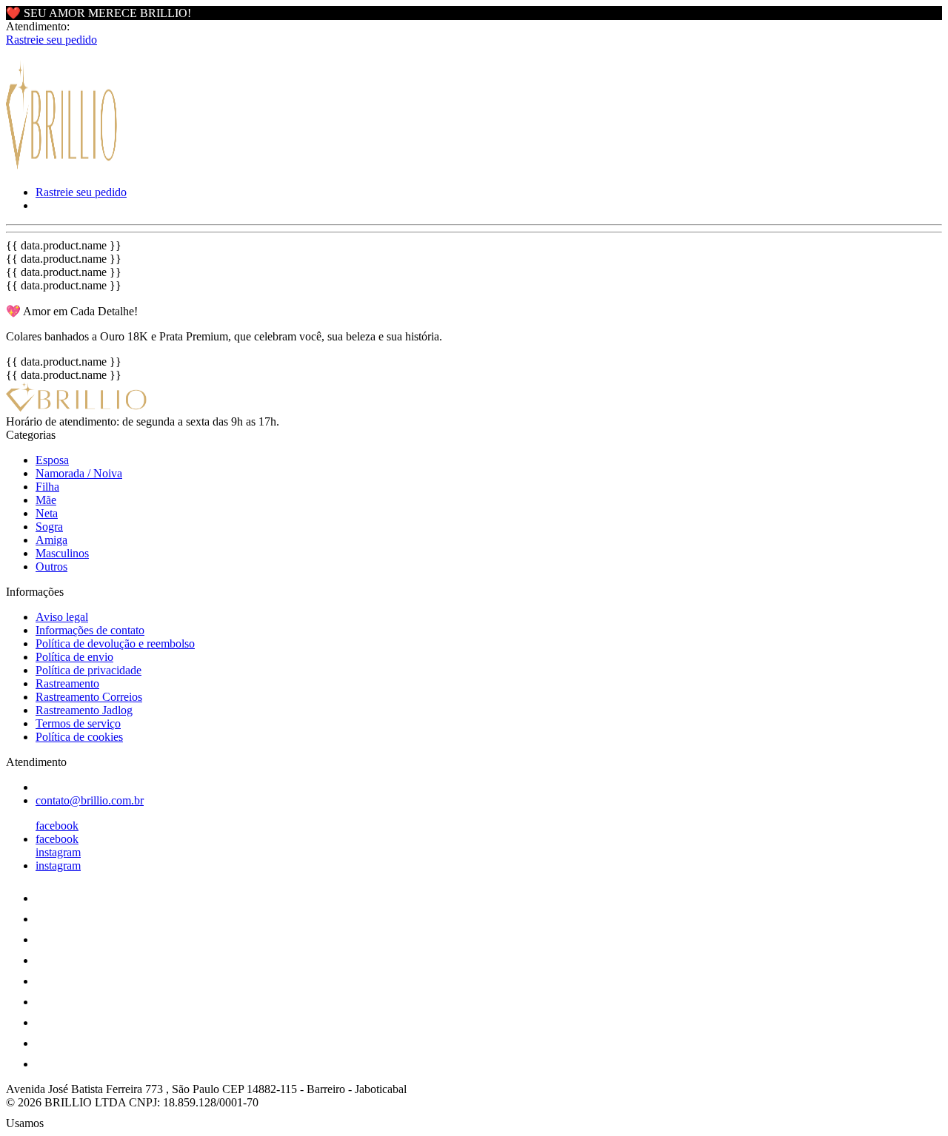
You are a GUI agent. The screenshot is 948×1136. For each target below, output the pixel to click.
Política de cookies (79, 736)
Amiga (51, 540)
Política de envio (74, 657)
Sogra (49, 526)
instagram (58, 852)
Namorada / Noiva (79, 473)
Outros (51, 566)
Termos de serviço (78, 723)
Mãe (46, 500)
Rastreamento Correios (89, 696)
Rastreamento (67, 683)
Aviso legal (62, 617)
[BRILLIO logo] (61, 167)
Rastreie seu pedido (51, 39)
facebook (57, 825)
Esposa (52, 460)
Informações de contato (90, 630)
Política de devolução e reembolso (115, 643)
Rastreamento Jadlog (84, 710)
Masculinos (62, 553)
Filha (47, 486)
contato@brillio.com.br (90, 800)
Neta (47, 513)
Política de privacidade (88, 670)
